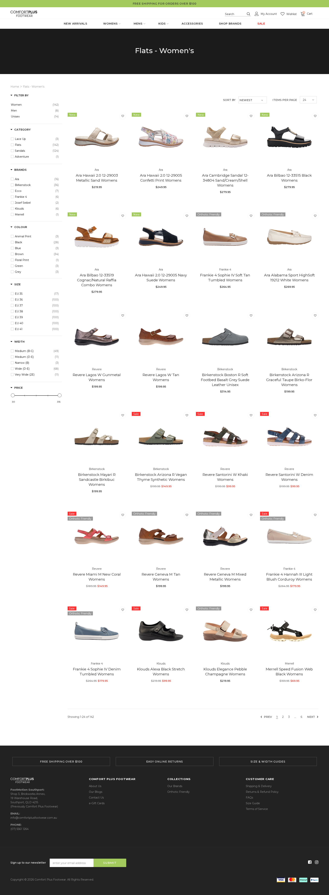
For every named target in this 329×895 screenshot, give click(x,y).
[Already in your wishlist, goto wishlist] (122, 116)
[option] (61, 761)
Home (14, 86)
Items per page (284, 100)
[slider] (13, 395)
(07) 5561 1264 (19, 829)
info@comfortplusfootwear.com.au (33, 817)
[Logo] (23, 14)
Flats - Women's (33, 86)
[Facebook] (309, 862)
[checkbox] (35, 104)
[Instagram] (316, 862)
